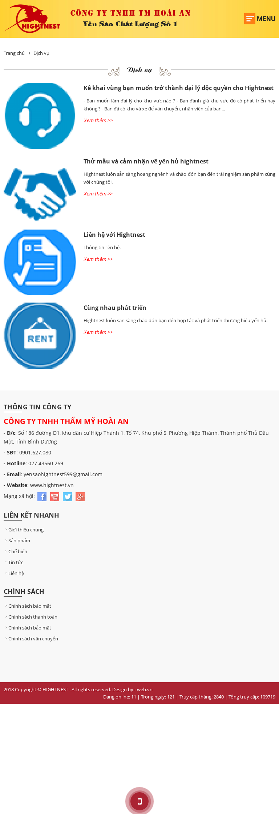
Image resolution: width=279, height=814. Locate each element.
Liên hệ (16, 573)
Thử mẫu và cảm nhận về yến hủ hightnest (146, 161)
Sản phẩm (19, 540)
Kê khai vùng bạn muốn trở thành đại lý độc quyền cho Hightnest (179, 88)
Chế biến (17, 551)
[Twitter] (68, 496)
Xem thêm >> (98, 120)
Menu (266, 19)
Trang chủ (14, 53)
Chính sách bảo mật (29, 606)
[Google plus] (80, 496)
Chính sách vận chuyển (33, 638)
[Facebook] (42, 496)
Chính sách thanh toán (32, 616)
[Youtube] (55, 496)
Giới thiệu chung (26, 529)
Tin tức (15, 562)
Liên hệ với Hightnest (114, 235)
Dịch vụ (41, 53)
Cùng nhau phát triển (115, 308)
